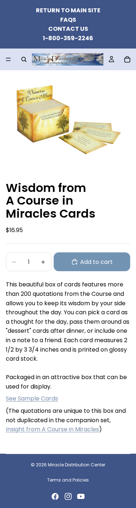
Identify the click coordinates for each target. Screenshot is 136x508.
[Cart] (127, 59)
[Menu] (8, 59)
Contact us (68, 29)
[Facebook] (55, 496)
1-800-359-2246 (68, 38)
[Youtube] (81, 496)
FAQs (68, 20)
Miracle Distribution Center (76, 465)
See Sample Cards (32, 398)
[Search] (24, 59)
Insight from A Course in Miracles (52, 429)
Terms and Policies (68, 480)
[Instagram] (68, 496)
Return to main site (68, 10)
